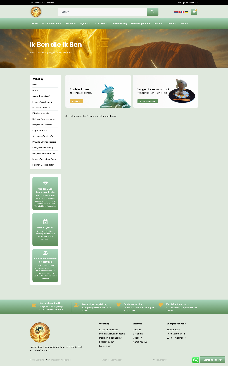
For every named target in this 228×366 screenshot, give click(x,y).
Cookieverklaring (160, 360)
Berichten (71, 23)
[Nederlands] (176, 11)
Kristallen (100, 23)
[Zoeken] (152, 12)
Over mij (171, 23)
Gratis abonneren (212, 359)
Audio (157, 23)
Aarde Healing (119, 23)
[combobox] (102, 12)
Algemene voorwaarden (112, 360)
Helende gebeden (140, 23)
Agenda (84, 23)
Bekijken (76, 101)
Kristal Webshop (50, 23)
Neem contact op (147, 101)
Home (35, 23)
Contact (183, 23)
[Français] (183, 11)
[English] (179, 11)
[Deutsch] (186, 11)
